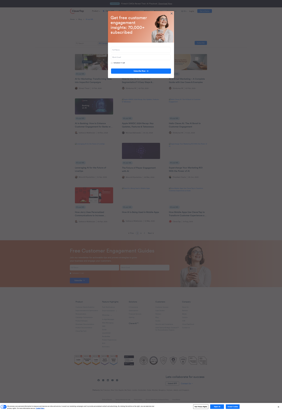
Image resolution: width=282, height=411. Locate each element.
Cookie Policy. (40, 408)
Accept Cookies (233, 406)
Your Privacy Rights (200, 406)
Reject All (217, 406)
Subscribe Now (140, 71)
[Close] (278, 406)
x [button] (171, 13)
